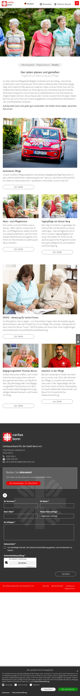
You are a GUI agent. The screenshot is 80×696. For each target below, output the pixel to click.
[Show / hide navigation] (77, 3)
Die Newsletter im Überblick (23, 483)
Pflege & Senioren (43, 65)
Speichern (48, 689)
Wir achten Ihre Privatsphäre (40, 670)
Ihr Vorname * (9, 501)
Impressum (6, 692)
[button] (5, 495)
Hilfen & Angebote (27, 65)
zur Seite (57, 401)
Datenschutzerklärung (41, 681)
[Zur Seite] (40, 143)
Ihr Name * (44, 501)
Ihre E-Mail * (9, 512)
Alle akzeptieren (68, 689)
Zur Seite (18, 187)
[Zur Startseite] (8, 3)
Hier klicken (22, 563)
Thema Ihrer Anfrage (48, 512)
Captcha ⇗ (31, 567)
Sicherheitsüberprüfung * (14, 556)
